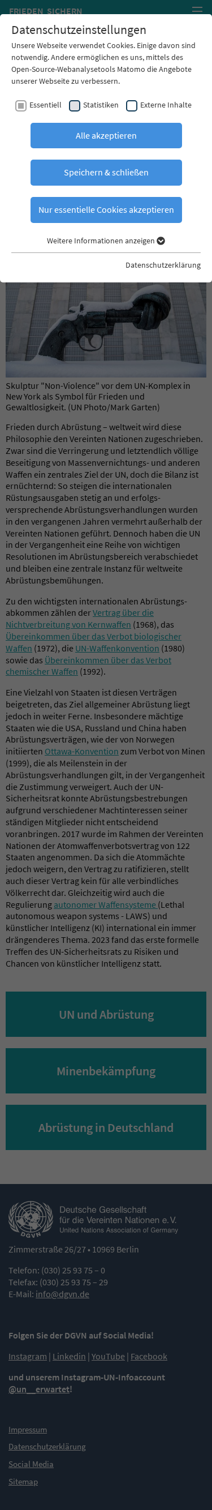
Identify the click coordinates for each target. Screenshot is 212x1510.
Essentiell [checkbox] (45, 105)
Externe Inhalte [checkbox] (166, 105)
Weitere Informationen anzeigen (102, 240)
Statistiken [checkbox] (101, 105)
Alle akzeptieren (106, 135)
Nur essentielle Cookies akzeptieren (106, 209)
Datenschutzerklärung (163, 265)
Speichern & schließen (106, 172)
